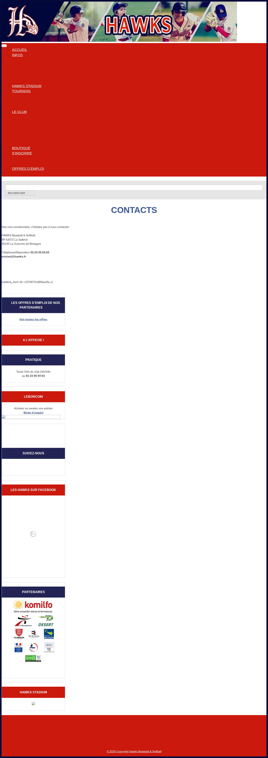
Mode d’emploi (33, 412)
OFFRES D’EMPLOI (28, 169)
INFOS (17, 55)
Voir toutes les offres (33, 319)
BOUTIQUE (21, 148)
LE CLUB (19, 112)
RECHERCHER (16, 193)
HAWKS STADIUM (26, 86)
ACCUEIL (19, 50)
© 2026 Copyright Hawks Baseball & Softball (134, 751)
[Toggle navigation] (4, 45)
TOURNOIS (21, 91)
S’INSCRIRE (22, 153)
